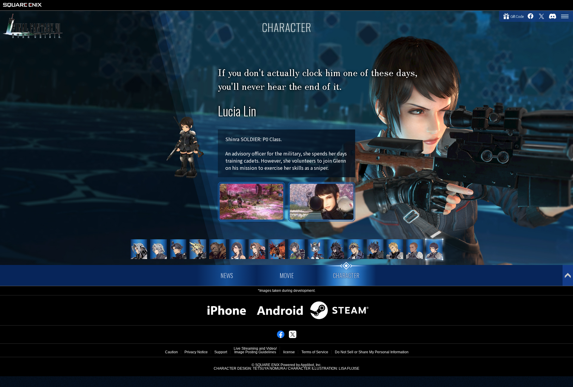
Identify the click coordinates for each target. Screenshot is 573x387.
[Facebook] (280, 337)
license (289, 352)
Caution (171, 352)
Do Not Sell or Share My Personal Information (372, 352)
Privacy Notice (196, 352)
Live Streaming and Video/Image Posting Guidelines (255, 350)
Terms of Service (314, 352)
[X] (292, 337)
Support (220, 352)
